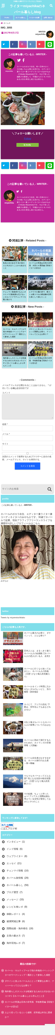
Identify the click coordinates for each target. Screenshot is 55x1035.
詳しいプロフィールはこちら (25, 523)
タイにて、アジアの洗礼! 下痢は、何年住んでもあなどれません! (37, 707)
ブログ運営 (12, 892)
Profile (7, 17)
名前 (5, 424)
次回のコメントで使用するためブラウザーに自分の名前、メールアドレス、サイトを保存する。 (26, 458)
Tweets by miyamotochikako (13, 617)
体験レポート (14, 914)
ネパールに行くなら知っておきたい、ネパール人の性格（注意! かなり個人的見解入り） (37, 673)
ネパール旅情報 (15, 878)
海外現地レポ (14, 943)
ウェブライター (15, 856)
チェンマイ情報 (15, 870)
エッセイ (11, 863)
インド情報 (12, 849)
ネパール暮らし (21, 17)
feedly (28, 145)
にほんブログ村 (9, 828)
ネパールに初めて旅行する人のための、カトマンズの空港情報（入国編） (37, 742)
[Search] (49, 489)
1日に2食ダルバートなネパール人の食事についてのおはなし (37, 725)
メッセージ (12, 899)
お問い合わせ (48, 17)
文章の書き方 (14, 935)
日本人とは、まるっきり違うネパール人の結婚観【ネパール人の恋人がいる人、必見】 (37, 653)
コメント (6, 392)
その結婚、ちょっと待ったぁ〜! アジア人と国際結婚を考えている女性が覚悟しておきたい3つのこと (37, 798)
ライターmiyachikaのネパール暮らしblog (27, 9)
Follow (27, 138)
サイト (5, 444)
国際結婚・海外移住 (17, 928)
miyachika (40, 34)
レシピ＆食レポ (15, 907)
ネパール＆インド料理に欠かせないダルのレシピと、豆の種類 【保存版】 (37, 689)
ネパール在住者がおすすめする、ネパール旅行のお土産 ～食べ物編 (37, 760)
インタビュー (14, 841)
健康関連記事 (14, 921)
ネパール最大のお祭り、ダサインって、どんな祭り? (37, 634)
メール (6, 434)
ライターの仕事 (34, 17)
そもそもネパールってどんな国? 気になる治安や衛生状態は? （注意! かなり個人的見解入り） (37, 780)
